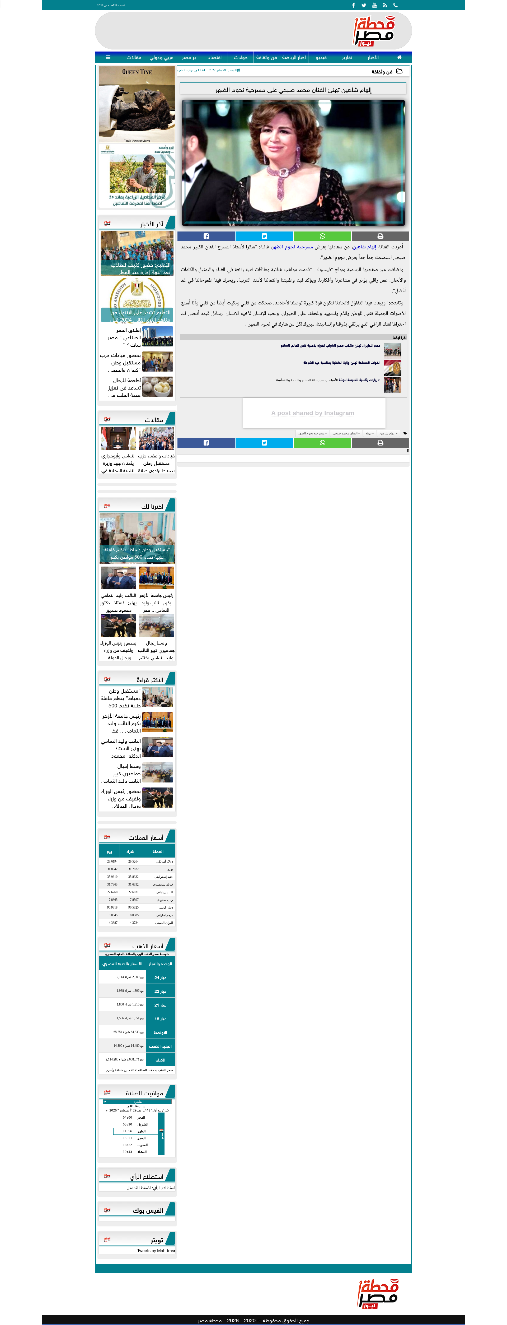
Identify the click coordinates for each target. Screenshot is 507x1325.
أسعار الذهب (148, 944)
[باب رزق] (137, 176)
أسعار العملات (146, 836)
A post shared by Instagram (312, 412)
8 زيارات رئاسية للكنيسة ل (362, 379)
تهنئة (342, 379)
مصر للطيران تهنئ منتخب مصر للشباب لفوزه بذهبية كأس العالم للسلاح (330, 345)
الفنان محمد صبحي (345, 433)
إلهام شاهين (365, 247)
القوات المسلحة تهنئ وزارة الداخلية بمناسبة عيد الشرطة (341, 362)
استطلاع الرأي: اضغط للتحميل (151, 1187)
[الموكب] (137, 104)
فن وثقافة (382, 71)
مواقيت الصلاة (144, 1092)
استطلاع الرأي (146, 1175)
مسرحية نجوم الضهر (292, 247)
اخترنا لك (152, 505)
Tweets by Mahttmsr (156, 1250)
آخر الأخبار (151, 223)
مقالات (154, 418)
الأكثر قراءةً (150, 678)
